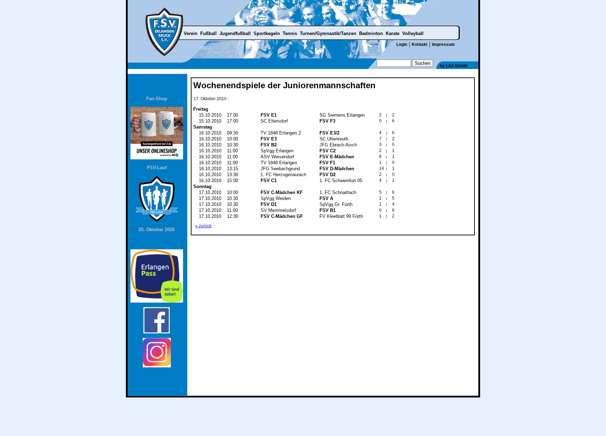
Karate (392, 33)
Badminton (371, 33)
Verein (190, 33)
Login (401, 44)
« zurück (203, 225)
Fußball (208, 33)
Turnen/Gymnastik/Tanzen (328, 33)
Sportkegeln (267, 33)
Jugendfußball (235, 33)
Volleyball (413, 33)
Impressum (443, 44)
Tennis (290, 33)
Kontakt (419, 44)
